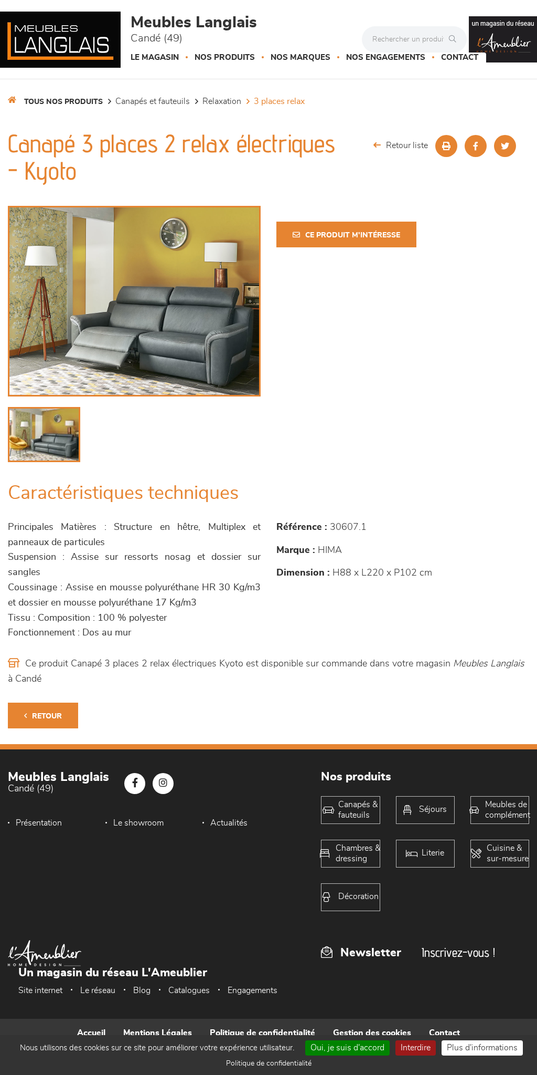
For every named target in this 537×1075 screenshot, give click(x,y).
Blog (142, 990)
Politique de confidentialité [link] (269, 1063)
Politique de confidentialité (262, 1033)
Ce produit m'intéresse (352, 235)
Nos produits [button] (225, 57)
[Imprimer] (446, 146)
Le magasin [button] (155, 57)
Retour (47, 716)
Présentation (39, 823)
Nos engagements (385, 57)
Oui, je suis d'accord (347, 1047)
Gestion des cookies (372, 1033)
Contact (459, 57)
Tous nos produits (63, 102)
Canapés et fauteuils (152, 101)
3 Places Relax (279, 101)
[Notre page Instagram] (163, 783)
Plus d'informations (482, 1047)
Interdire (416, 1047)
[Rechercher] (455, 39)
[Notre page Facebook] (134, 783)
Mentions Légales (157, 1033)
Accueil (91, 1033)
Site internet (40, 990)
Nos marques (300, 57)
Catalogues (189, 990)
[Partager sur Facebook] (476, 146)
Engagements (252, 990)
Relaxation (221, 101)
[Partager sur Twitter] (505, 146)
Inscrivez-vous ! (458, 952)
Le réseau (97, 990)
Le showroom (138, 823)
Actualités (229, 823)
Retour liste (407, 145)
